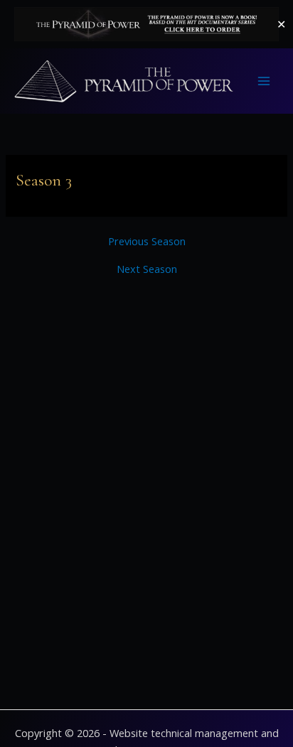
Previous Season (147, 241)
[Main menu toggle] (264, 81)
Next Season (147, 269)
